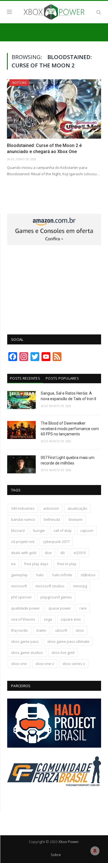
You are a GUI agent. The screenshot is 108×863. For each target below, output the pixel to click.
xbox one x (44, 663)
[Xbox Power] (54, 11)
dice (48, 552)
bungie (39, 530)
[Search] (98, 12)
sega (48, 619)
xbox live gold (63, 652)
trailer (42, 630)
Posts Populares (62, 378)
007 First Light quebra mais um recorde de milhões (67, 460)
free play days (36, 563)
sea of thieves (23, 619)
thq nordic (19, 630)
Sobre (56, 854)
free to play (66, 563)
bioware (76, 519)
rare (83, 608)
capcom (86, 530)
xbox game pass (25, 641)
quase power (59, 608)
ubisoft (61, 630)
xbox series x (74, 663)
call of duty (62, 530)
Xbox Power (68, 841)
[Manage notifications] (95, 850)
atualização (77, 508)
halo (40, 574)
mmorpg (80, 585)
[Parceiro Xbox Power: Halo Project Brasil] (54, 746)
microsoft (19, 585)
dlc (62, 552)
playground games (56, 597)
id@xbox (88, 574)
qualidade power (25, 608)
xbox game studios (27, 652)
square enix (71, 619)
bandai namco (23, 519)
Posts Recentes (25, 378)
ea (13, 563)
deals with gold (23, 552)
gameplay (19, 574)
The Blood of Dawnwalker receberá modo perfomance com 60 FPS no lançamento (70, 428)
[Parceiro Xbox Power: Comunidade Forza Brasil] (54, 797)
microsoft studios (50, 585)
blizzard (18, 530)
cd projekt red (22, 541)
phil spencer (21, 597)
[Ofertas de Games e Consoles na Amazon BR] (54, 243)
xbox (80, 630)
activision (51, 508)
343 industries (23, 508)
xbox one (19, 663)
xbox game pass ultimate (68, 641)
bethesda (52, 519)
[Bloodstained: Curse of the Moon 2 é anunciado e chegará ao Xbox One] (54, 109)
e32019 (80, 552)
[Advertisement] (54, 286)
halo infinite (62, 574)
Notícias (19, 82)
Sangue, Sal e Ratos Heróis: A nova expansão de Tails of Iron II (68, 396)
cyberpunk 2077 (56, 541)
